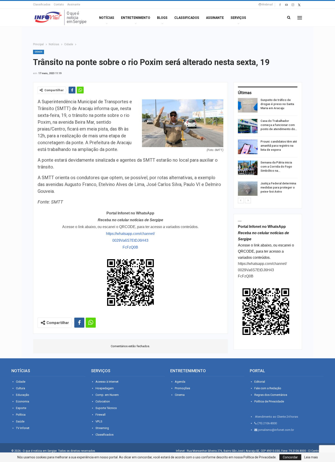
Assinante (73, 4)
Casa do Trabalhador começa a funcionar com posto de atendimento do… (278, 125)
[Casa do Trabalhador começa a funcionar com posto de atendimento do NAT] (248, 126)
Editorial (259, 381)
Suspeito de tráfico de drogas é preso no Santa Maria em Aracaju (277, 104)
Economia (22, 401)
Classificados (41, 4)
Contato (59, 4)
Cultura (20, 388)
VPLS (98, 421)
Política (21, 414)
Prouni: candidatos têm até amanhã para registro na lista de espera (278, 145)
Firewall (100, 414)
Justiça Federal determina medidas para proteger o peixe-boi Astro (278, 187)
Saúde (20, 421)
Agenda (180, 381)
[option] (267, 147)
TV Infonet (22, 428)
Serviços (238, 18)
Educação (22, 395)
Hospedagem (104, 388)
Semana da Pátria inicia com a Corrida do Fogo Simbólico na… (276, 166)
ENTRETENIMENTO (135, 18)
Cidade (38, 52)
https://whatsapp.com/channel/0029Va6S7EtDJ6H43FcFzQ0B (130, 240)
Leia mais (311, 457)
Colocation (102, 401)
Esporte (21, 408)
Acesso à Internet (107, 381)
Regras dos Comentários (270, 395)
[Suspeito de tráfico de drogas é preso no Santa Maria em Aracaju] (248, 105)
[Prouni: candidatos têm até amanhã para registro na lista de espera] (248, 147)
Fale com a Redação (267, 388)
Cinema (180, 395)
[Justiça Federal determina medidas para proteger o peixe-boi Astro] (248, 188)
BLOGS (162, 18)
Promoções (182, 388)
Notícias (106, 18)
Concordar (290, 457)
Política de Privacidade (269, 401)
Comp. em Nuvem (107, 395)
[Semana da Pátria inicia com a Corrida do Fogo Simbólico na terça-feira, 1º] (248, 168)
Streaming (102, 428)
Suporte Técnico (106, 408)
